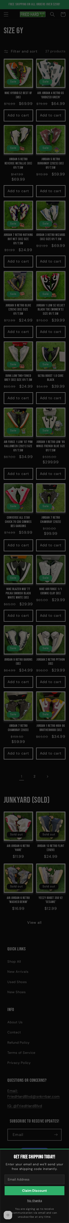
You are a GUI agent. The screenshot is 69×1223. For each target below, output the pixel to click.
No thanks (34, 1201)
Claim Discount (34, 1190)
